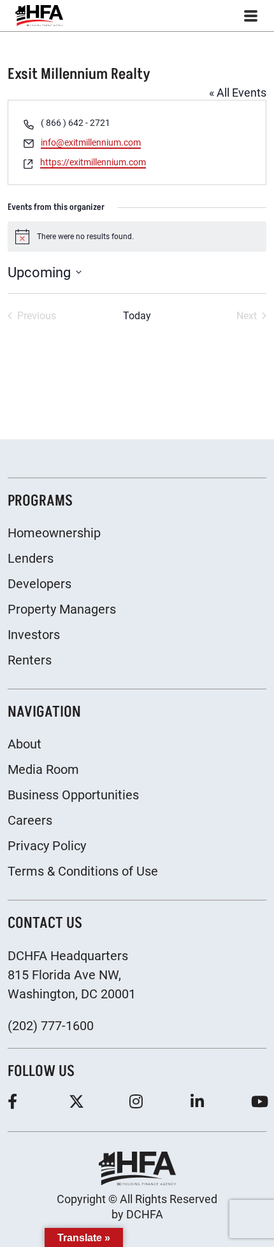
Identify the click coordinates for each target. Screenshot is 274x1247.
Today (137, 316)
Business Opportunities (73, 795)
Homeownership (54, 533)
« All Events (237, 92)
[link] (39, 15)
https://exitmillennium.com (93, 162)
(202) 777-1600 (51, 1025)
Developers (39, 583)
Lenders (31, 558)
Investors (34, 634)
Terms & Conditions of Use (83, 871)
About (24, 744)
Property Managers (62, 609)
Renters (30, 660)
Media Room (43, 769)
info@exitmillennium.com (91, 142)
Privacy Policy (47, 845)
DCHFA (144, 1214)
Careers (30, 820)
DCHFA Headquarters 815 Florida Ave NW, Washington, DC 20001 (72, 975)
